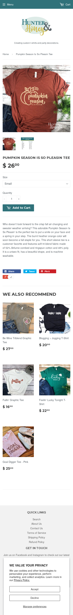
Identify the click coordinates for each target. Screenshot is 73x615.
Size (5, 177)
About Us (36, 523)
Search (37, 519)
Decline (34, 598)
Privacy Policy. (22, 580)
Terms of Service (36, 533)
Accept (34, 589)
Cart (67, 4)
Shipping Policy (36, 537)
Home (6, 54)
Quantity (7, 193)
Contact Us (36, 528)
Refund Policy (36, 542)
